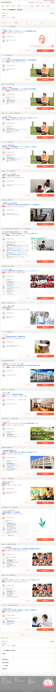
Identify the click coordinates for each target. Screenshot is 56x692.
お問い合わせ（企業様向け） (20, 681)
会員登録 (52, 2)
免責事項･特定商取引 (31, 682)
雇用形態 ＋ (14, 17)
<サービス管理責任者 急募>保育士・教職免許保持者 (13, 336)
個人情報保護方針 (31, 681)
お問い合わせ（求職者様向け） (6, 681)
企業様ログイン (52, 0)
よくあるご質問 (4, 679)
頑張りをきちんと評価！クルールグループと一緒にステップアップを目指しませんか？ (21, 579)
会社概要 (29, 683)
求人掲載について (46, 0)
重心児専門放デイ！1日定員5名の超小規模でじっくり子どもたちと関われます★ (20, 233)
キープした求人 (39, 2)
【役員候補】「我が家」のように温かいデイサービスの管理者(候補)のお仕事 (19, 31)
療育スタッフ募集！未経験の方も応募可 (11, 175)
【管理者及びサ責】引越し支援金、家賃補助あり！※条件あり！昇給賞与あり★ (19, 610)
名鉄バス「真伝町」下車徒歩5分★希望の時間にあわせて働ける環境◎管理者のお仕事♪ (21, 365)
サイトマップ (30, 684)
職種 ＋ (3, 17)
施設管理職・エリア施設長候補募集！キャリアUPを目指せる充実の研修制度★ (19, 89)
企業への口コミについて (5, 683)
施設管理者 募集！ (6, 483)
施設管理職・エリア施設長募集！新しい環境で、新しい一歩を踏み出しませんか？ (20, 117)
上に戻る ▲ (52, 690)
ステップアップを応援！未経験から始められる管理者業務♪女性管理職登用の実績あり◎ (21, 548)
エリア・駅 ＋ (8, 17)
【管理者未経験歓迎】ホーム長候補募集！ (11, 512)
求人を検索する (31, 2)
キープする (28, 50)
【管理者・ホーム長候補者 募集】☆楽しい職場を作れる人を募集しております (19, 452)
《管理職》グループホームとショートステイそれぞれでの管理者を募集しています (20, 423)
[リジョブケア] (6, 2)
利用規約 (29, 679)
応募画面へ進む (45, 50)
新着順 (22, 22)
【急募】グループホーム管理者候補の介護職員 (12, 394)
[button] (28, 36)
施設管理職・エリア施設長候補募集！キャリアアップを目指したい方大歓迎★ (19, 146)
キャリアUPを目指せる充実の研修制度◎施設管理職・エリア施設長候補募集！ (19, 60)
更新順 (27, 22)
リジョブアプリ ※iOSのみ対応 (6, 682)
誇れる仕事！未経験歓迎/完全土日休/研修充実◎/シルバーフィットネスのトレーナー (20, 270)
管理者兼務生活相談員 (7, 307)
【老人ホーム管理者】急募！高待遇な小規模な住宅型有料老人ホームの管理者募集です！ (21, 204)
